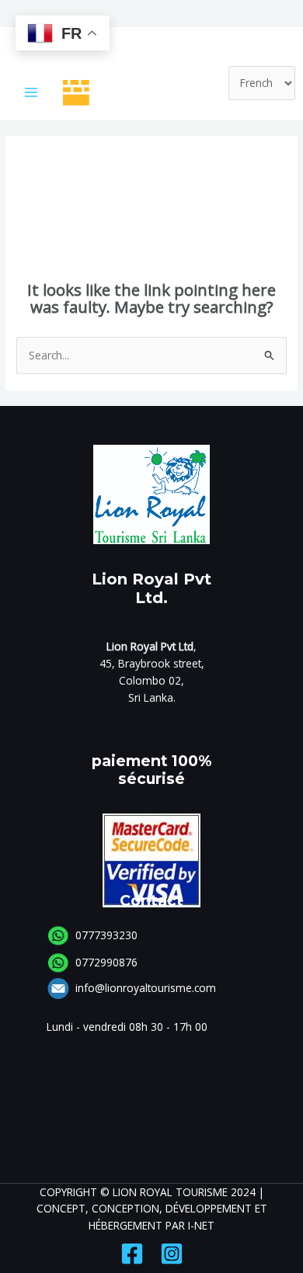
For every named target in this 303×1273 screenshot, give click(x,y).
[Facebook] (132, 1253)
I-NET (201, 1225)
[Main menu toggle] (31, 93)
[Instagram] (171, 1253)
